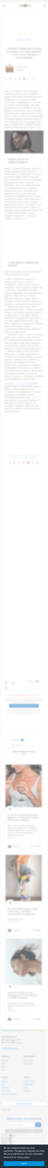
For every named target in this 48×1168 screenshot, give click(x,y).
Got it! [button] (24, 1164)
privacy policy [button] (23, 1157)
